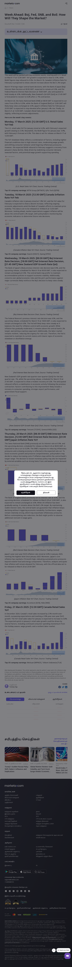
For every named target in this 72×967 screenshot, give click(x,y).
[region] (36, 483)
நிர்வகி (46, 493)
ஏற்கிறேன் (25, 493)
